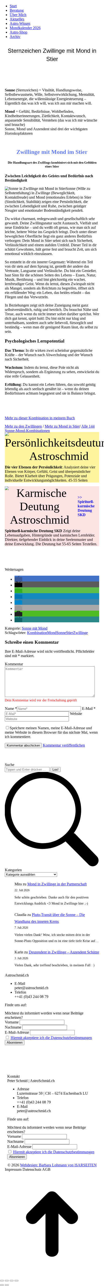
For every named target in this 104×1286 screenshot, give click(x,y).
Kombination (37, 633)
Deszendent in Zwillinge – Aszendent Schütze (64, 952)
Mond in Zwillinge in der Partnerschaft (57, 884)
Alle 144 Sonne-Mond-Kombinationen (50, 428)
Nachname (13, 1027)
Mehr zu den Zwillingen (23, 426)
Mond (51, 633)
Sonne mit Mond (34, 628)
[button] (18, 579)
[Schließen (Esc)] (2, 1280)
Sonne (61, 633)
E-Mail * (89, 708)
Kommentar (14, 664)
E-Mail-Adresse (17, 1032)
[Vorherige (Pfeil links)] (2, 1285)
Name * (11, 708)
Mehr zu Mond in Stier (62, 426)
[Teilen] (7, 1280)
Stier (69, 633)
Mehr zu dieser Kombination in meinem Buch (40, 418)
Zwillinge (80, 633)
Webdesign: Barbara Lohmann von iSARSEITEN (58, 1165)
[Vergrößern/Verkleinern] (16, 1280)
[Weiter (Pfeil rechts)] (7, 1285)
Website (76, 714)
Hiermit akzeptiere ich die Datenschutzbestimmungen (51, 1038)
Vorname (12, 1022)
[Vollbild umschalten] (12, 1280)
